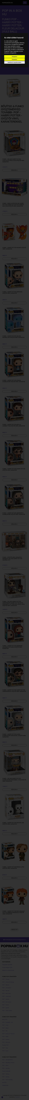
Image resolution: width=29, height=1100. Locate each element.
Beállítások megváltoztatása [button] (14, 62)
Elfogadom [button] (14, 56)
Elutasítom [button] (14, 59)
